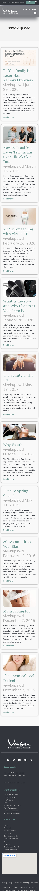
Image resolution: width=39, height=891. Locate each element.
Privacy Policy (6, 883)
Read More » (8, 117)
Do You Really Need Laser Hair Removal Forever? (19, 75)
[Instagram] (19, 760)
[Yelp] (31, 760)
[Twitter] (13, 760)
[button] (35, 13)
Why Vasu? (12, 444)
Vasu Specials (30, 2)
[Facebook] (8, 760)
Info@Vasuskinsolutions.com (14, 783)
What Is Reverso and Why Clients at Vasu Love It (19, 306)
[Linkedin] (25, 760)
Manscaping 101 (16, 611)
